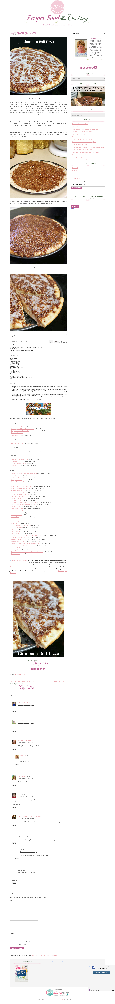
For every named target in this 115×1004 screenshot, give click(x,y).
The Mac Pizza (15, 554)
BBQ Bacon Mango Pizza (18, 478)
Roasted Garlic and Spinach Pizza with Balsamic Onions (27, 535)
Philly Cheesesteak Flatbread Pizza (21, 525)
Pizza (24, 674)
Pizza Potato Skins (16, 435)
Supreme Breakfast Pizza (18, 548)
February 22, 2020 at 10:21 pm (28, 852)
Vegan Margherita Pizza (18, 556)
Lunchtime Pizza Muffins (18, 513)
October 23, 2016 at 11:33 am (26, 705)
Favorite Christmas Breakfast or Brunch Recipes (85, 152)
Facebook (75, 168)
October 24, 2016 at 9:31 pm (25, 778)
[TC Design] (57, 997)
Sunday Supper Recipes (20, 569)
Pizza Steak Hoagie (16, 531)
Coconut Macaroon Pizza (18, 463)
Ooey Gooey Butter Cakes (79, 144)
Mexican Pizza (15, 517)
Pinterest (74, 170)
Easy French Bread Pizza (18, 496)
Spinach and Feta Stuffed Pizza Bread (22, 546)
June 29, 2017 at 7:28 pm (25, 836)
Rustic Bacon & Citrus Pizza (19, 537)
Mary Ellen (23, 755)
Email (12, 926)
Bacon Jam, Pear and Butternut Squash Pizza (24, 473)
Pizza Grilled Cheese (17, 527)
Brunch (21, 674)
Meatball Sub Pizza (16, 515)
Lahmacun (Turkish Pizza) (18, 511)
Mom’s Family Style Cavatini (19, 521)
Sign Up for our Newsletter (78, 182)
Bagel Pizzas (14, 476)
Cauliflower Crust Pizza (17, 427)
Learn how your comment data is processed (44, 955)
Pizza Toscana (15, 533)
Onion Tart (14, 523)
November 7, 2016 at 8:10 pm (26, 818)
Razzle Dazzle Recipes (78, 173)
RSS (73, 175)
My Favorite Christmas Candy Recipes (83, 155)
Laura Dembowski (23, 702)
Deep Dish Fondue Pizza (18, 492)
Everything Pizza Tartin (17, 498)
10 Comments (27, 34)
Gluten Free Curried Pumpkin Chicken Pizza (23, 502)
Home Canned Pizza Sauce (19, 451)
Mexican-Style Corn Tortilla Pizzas (20, 519)
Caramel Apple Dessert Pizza (19, 459)
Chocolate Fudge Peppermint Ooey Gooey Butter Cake (88, 147)
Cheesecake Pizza (16, 461)
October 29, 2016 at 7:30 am (26, 796)
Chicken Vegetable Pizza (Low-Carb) (21, 488)
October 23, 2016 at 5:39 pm (26, 723)
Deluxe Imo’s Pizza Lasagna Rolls (20, 494)
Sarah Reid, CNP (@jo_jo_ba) (26, 740)
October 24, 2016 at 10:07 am (28, 758)
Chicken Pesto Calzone (17, 484)
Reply (14, 711)
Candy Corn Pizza (16, 480)
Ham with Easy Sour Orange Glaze (82, 149)
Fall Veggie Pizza (16, 500)
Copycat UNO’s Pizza (17, 490)
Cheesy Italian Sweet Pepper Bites (82, 131)
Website (12, 933)
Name (12, 919)
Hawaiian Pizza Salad (17, 506)
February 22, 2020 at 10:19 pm (26, 872)
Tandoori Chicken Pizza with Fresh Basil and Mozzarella (27, 552)
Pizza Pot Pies (15, 529)
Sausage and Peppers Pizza (19, 539)
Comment (13, 900)
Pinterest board (50, 569)
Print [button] (56, 342)
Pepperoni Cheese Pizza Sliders (20, 431)
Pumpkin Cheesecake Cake (80, 124)
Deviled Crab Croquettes (79, 157)
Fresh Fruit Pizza (15, 465)
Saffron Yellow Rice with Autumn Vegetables (84, 160)
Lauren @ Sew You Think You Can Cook (29, 816)
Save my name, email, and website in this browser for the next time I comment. (32, 942)
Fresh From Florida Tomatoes (80, 134)
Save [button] (51, 342)
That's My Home (76, 178)
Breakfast (17, 674)
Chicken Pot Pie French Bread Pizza (21, 486)
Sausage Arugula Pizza (17, 541)
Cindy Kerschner (22, 776)
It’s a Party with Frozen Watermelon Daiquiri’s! (85, 129)
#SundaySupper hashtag (17, 567)
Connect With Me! (88, 65)
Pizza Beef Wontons (17, 433)
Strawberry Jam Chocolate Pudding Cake (84, 142)
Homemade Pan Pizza (17, 509)
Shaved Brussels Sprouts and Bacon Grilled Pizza (25, 543)
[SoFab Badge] (57, 962)
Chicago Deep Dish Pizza (18, 482)
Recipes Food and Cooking (57, 12)
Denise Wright (22, 720)
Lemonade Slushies (77, 126)
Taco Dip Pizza (15, 550)
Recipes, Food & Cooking (56, 999)
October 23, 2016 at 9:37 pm (26, 742)
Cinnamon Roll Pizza (17, 443)
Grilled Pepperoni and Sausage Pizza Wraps (23, 504)
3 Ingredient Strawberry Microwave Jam (83, 139)
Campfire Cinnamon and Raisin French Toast (85, 137)
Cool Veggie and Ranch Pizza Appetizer (22, 429)
